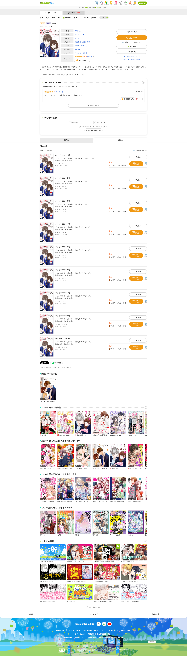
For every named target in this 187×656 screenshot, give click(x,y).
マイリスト (133, 52)
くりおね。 (131, 535)
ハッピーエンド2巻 (62, 178)
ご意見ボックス (112, 630)
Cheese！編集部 (115, 535)
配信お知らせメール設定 (131, 59)
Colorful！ (78, 49)
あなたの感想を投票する (93, 130)
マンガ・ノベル (51, 12)
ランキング (93, 614)
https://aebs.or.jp (70, 652)
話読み (77, 45)
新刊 (31, 614)
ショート (75, 12)
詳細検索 (155, 614)
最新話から (50, 151)
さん (60, 92)
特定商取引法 (67, 637)
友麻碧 (59, 535)
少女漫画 (78, 42)
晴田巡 (77, 535)
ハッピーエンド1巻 (62, 155)
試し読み (138, 157)
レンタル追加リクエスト (131, 56)
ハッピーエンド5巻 (62, 246)
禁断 (88, 42)
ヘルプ (71, 630)
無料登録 (143, 3)
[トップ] (45, 3)
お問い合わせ (87, 630)
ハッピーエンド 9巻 (62, 338)
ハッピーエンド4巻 (62, 224)
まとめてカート (140, 150)
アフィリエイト (80, 634)
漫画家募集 (92, 637)
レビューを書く (83, 60)
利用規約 (91, 634)
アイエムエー (79, 34)
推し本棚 (133, 46)
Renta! (42, 368)
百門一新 (95, 535)
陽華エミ (42, 535)
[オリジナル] (67, 18)
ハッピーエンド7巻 (62, 292)
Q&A (78, 630)
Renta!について (61, 630)
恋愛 (84, 42)
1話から (42, 151)
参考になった (129, 99)
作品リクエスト (99, 630)
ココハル (78, 31)
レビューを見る (92, 106)
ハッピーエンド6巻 (62, 269)
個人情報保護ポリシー (104, 634)
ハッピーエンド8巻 (62, 315)
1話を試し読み (132, 32)
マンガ (77, 38)
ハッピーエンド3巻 (62, 201)
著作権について (80, 637)
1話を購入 (132, 38)
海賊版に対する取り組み (106, 637)
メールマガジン (126, 630)
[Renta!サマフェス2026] (52, 3)
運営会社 (121, 637)
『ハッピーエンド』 (82, 53)
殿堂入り (84, 45)
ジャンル (103, 17)
